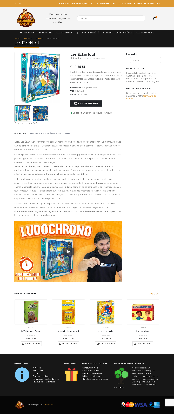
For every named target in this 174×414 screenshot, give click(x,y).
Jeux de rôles (124, 33)
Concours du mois (90, 368)
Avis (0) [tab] (68, 133)
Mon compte (105, 3)
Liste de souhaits (124, 3)
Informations (153, 3)
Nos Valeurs (38, 370)
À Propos (37, 368)
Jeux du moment (64, 33)
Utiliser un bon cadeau (92, 373)
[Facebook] (16, 3)
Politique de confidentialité (44, 382)
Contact (36, 373)
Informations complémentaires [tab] (45, 133)
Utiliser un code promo (92, 376)
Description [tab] (20, 133)
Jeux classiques (144, 33)
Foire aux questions (41, 376)
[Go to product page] (31, 312)
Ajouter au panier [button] (32, 344)
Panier (139, 3)
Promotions (45, 33)
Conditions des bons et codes (95, 379)
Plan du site (49, 405)
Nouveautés (27, 33)
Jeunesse (107, 33)
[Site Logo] (25, 18)
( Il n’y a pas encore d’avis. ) (94, 58)
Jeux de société (90, 33)
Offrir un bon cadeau (91, 370)
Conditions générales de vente (46, 379)
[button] (15, 78)
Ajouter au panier (88, 103)
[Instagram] (19, 3)
